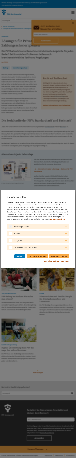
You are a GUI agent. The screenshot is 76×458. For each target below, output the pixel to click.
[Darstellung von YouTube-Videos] (10, 248)
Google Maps (19, 240)
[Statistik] (10, 234)
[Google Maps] (10, 241)
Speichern (19, 256)
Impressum (65, 261)
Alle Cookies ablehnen (59, 256)
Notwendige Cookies (21, 226)
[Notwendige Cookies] (10, 228)
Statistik (17, 233)
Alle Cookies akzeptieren (37, 256)
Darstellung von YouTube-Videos (26, 247)
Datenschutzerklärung (57, 219)
